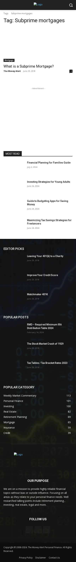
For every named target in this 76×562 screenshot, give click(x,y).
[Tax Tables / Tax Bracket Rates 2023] (14, 368)
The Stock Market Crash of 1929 (45, 343)
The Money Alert (12, 71)
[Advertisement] (38, 112)
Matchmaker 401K (37, 294)
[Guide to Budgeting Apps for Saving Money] (14, 206)
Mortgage (9, 60)
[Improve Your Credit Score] (14, 281)
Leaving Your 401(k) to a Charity (45, 256)
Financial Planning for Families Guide (49, 162)
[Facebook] (29, 529)
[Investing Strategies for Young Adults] (14, 187)
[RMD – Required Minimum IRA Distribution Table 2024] (14, 330)
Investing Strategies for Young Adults (48, 181)
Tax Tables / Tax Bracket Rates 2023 (47, 363)
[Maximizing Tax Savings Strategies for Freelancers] (14, 226)
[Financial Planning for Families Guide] (14, 168)
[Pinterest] (37, 529)
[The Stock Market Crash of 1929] (14, 349)
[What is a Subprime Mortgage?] (38, 44)
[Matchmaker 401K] (14, 300)
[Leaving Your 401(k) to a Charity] (14, 262)
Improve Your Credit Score (42, 275)
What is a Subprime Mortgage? (29, 66)
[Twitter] (46, 529)
